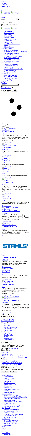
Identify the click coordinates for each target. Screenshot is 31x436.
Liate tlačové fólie (9, 67)
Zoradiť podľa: (5, 125)
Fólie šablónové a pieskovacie (12, 44)
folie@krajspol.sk (13, 348)
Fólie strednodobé (9, 33)
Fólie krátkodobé (8, 31)
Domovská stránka (6, 88)
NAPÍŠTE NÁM (7, 354)
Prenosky (6, 45)
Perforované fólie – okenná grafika (13, 69)
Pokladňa (4, 4)
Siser (3, 162)
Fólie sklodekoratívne (10, 39)
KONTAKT (5, 352)
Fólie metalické (8, 42)
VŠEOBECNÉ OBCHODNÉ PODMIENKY (15, 357)
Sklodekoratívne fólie (10, 70)
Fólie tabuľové (8, 40)
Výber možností (6, 142)
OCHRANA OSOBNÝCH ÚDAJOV (13, 355)
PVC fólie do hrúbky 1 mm (11, 61)
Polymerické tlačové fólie (11, 65)
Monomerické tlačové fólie (11, 64)
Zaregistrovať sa (8, 8)
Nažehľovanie (6, 73)
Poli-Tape (5, 213)
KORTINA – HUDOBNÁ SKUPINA (13, 364)
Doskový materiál (7, 48)
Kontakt (4, 1)
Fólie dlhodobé (8, 34)
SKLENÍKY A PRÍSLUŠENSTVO (12, 363)
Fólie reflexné (8, 36)
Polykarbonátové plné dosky (12, 53)
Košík (4, 3)
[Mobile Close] (1, 373)
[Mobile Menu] (1, 10)
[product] (16, 128)
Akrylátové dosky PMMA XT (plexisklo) (15, 51)
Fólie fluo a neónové (9, 37)
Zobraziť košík (5, 371)
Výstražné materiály (9, 47)
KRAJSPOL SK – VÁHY (9, 361)
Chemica (4, 134)
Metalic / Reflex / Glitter (10, 78)
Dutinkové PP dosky (9, 55)
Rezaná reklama (6, 29)
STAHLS (5, 150)
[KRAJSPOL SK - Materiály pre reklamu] (11, 13)
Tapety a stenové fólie (10, 72)
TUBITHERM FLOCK (10, 76)
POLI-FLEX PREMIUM (11, 75)
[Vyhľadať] (18, 19)
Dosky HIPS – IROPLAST (11, 58)
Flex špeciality (8, 80)
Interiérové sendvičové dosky (12, 59)
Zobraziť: (3, 126)
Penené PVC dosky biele (11, 50)
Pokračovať (13, 371)
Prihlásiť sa (7, 6)
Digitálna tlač (6, 62)
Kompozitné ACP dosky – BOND (13, 56)
